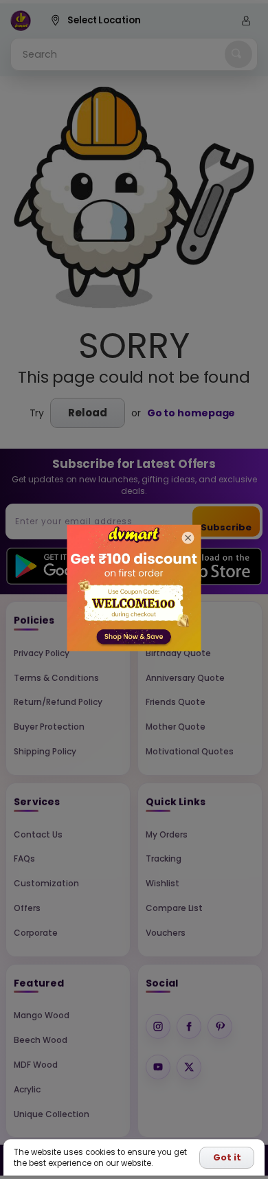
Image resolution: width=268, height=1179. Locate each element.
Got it (227, 1157)
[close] (188, 538)
